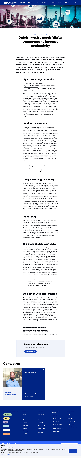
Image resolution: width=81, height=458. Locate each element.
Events (25, 417)
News (24, 414)
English (2, 445)
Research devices (57, 418)
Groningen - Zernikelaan (32, 393)
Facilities (55, 415)
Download (31, 352)
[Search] (71, 2)
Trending (25, 431)
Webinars (25, 419)
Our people (41, 422)
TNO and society (42, 425)
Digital (43, 2)
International (71, 429)
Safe (37, 2)
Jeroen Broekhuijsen (52, 334)
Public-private (71, 418)
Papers (25, 428)
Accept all (73, 449)
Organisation (41, 414)
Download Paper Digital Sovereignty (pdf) (34, 83)
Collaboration (70, 411)
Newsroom (25, 411)
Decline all (73, 452)
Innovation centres (72, 427)
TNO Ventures (71, 424)
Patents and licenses (58, 428)
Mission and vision (42, 417)
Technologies (56, 421)
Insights (25, 422)
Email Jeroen (30, 396)
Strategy (40, 419)
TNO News (26, 433)
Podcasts (25, 425)
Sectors (53, 2)
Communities (41, 428)
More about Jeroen (29, 372)
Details (2, 454)
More (66, 2)
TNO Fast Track (71, 421)
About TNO (40, 411)
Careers (59, 2)
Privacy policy (8, 454)
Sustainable (22, 2)
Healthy (30, 2)
